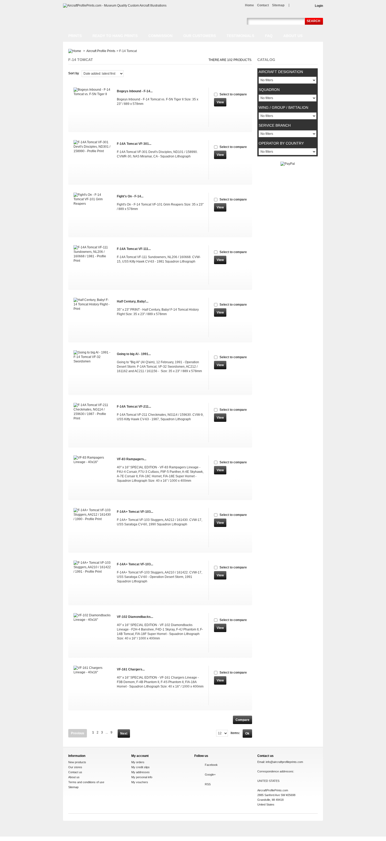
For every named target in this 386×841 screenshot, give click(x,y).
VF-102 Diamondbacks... (135, 617)
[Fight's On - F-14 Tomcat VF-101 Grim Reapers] (93, 212)
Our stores (75, 767)
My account (140, 756)
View (220, 102)
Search (313, 21)
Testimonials (240, 36)
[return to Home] (74, 51)
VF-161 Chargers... (131, 669)
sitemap (278, 5)
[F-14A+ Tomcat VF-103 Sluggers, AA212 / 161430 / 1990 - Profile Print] (93, 527)
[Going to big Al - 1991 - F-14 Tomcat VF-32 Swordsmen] (93, 370)
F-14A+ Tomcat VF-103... (135, 512)
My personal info (141, 777)
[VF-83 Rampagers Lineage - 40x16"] (93, 475)
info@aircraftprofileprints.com (284, 761)
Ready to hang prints (115, 36)
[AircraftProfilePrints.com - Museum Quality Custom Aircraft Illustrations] (114, 5)
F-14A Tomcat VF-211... (134, 406)
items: (235, 733)
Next (123, 733)
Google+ (210, 774)
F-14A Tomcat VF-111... (134, 249)
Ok (247, 733)
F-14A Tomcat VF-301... (134, 144)
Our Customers (199, 36)
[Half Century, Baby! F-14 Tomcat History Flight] (93, 317)
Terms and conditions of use (86, 782)
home (249, 5)
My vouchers (139, 782)
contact (263, 5)
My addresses (140, 772)
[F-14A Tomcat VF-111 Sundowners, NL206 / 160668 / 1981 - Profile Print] (93, 265)
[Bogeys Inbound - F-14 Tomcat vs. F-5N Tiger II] (93, 107)
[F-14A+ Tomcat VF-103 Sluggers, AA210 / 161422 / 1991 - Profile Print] (93, 580)
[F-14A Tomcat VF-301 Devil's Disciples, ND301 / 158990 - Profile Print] (93, 160)
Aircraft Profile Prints (100, 51)
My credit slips (140, 767)
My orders (137, 762)
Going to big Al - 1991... (134, 354)
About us (292, 36)
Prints (75, 36)
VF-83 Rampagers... (131, 459)
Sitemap (73, 787)
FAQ (269, 36)
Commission (160, 36)
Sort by (73, 73)
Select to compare (233, 94)
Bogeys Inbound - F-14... (135, 91)
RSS (208, 784)
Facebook (211, 764)
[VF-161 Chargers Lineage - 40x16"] (93, 685)
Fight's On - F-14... (130, 196)
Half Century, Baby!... (132, 301)
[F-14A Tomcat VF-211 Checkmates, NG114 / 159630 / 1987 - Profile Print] (93, 422)
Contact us (75, 772)
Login (319, 6)
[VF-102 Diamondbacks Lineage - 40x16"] (93, 633)
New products (77, 762)
